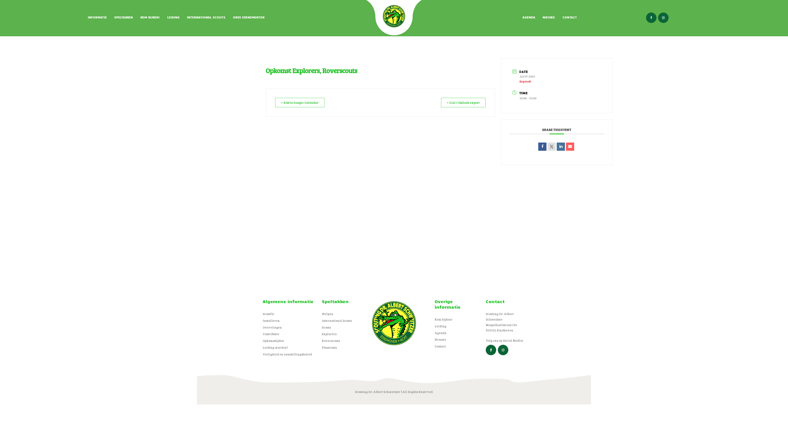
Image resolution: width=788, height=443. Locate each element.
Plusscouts (329, 347)
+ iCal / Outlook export (463, 102)
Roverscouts (331, 341)
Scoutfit (268, 314)
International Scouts (337, 321)
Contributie (271, 334)
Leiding (440, 326)
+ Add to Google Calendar (299, 102)
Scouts (326, 327)
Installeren (271, 321)
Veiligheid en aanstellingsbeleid (287, 354)
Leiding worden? (275, 347)
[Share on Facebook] (542, 147)
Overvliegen (272, 327)
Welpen (327, 314)
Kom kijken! (443, 319)
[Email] (570, 147)
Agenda (440, 333)
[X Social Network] (551, 147)
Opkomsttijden (273, 341)
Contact (440, 346)
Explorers (329, 334)
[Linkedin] (561, 147)
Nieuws (440, 339)
